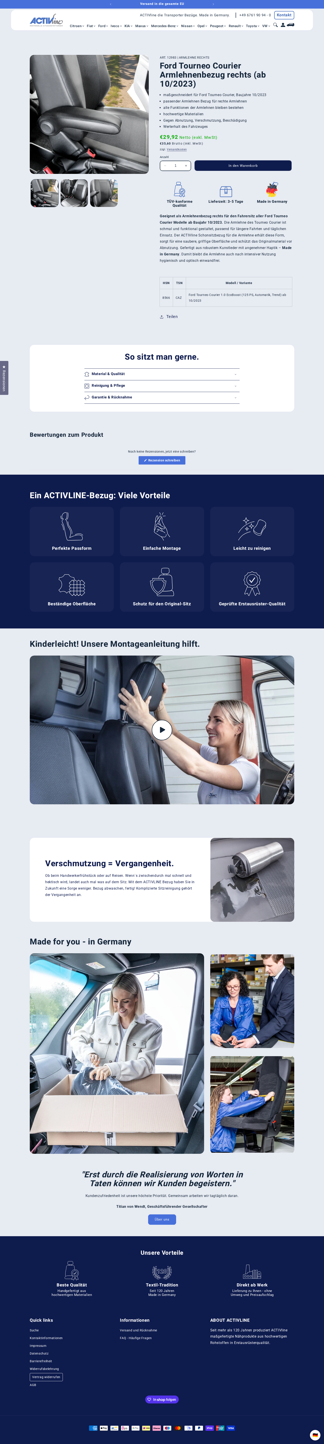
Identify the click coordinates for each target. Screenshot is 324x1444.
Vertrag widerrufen (46, 1377)
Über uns (162, 1219)
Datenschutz (39, 1353)
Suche (34, 1330)
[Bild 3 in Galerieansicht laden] (104, 193)
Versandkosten (177, 149)
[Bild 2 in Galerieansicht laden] (74, 193)
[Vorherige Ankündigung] (110, 4)
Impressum (38, 1345)
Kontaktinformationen (46, 1338)
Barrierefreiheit (41, 1361)
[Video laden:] (162, 730)
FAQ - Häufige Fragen (136, 1338)
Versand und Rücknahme (138, 1330)
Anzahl (164, 157)
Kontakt (284, 15)
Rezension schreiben (166, 461)
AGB (33, 1385)
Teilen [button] (172, 316)
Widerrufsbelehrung (44, 1369)
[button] (77, 26)
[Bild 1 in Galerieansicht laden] (44, 193)
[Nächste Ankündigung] (213, 4)
